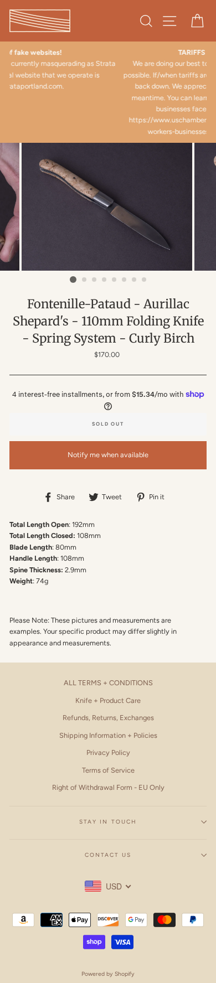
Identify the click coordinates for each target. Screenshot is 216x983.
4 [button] (104, 280)
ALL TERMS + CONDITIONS (108, 683)
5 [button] (114, 280)
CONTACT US (108, 854)
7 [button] (134, 280)
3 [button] (94, 280)
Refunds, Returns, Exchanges (108, 717)
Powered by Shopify (108, 973)
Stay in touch (108, 821)
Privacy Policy (108, 752)
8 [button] (144, 280)
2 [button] (85, 280)
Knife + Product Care (108, 700)
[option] (108, 207)
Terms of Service (108, 770)
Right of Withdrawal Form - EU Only (108, 787)
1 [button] (73, 279)
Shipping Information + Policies (108, 735)
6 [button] (124, 280)
